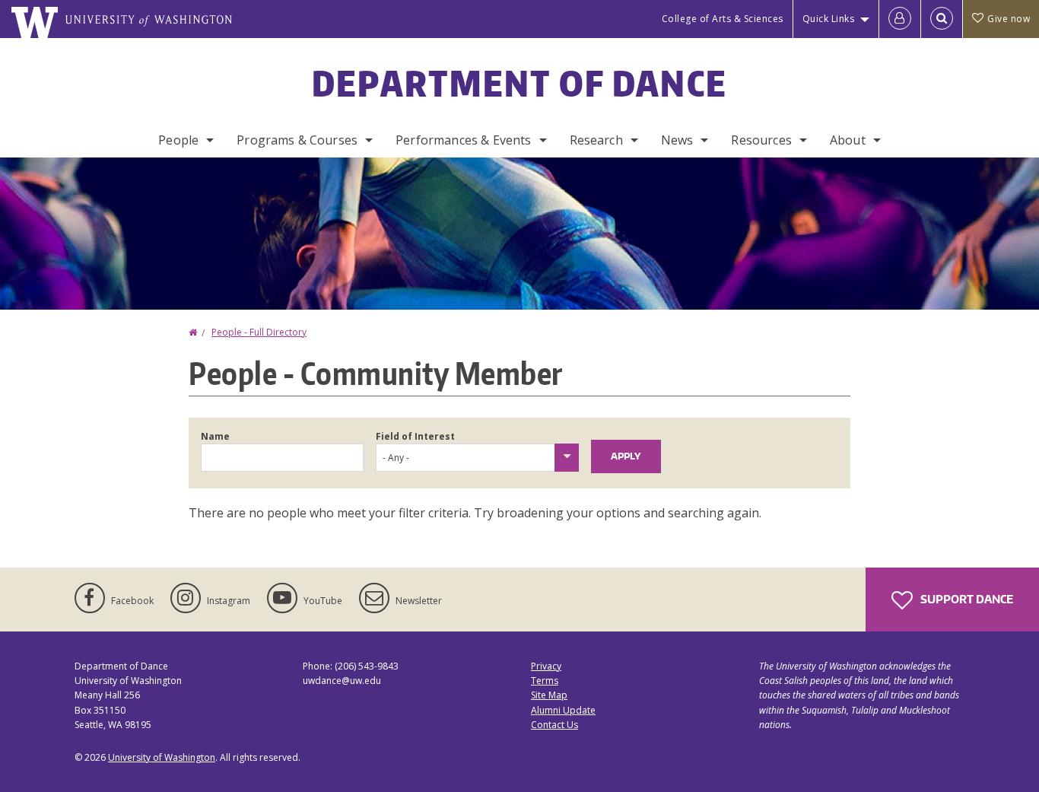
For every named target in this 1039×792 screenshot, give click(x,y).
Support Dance (965, 599)
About (848, 140)
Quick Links (828, 18)
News (677, 140)
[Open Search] (941, 19)
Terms (544, 680)
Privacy (546, 666)
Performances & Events (463, 140)
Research (596, 140)
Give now (1008, 18)
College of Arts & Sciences (722, 18)
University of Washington (161, 757)
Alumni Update (563, 710)
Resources (761, 140)
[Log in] (899, 19)
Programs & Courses (297, 140)
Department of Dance (520, 82)
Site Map (549, 695)
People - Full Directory (259, 332)
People (178, 140)
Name (215, 436)
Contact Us (554, 724)
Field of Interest (415, 436)
